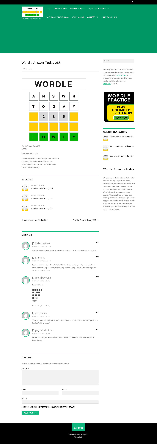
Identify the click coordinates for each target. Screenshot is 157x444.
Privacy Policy (78, 437)
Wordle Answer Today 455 (122, 136)
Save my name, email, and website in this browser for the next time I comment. (49, 407)
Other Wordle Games (109, 17)
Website (24, 398)
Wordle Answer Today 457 (42, 208)
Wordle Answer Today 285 (41, 62)
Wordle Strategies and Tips (99, 8)
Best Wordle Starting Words (58, 17)
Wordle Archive (78, 17)
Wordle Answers (37, 185)
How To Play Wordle (78, 8)
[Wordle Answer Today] (32, 15)
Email (64, 389)
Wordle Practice (60, 8)
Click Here (107, 84)
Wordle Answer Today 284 (35, 220)
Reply (97, 242)
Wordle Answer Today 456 (122, 146)
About (49, 8)
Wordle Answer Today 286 (85, 220)
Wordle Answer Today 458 (42, 198)
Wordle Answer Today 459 (42, 188)
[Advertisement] (78, 37)
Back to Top (78, 428)
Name (24, 389)
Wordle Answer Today (77, 434)
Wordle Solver (92, 17)
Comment (25, 368)
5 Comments (27, 69)
